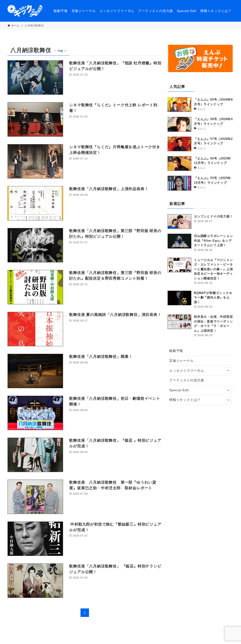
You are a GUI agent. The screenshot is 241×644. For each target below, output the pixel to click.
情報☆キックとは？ (185, 400)
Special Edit (179, 390)
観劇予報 (176, 351)
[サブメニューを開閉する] (228, 370)
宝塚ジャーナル (181, 361)
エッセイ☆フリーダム (186, 370)
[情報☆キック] (25, 11)
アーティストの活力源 (186, 380)
